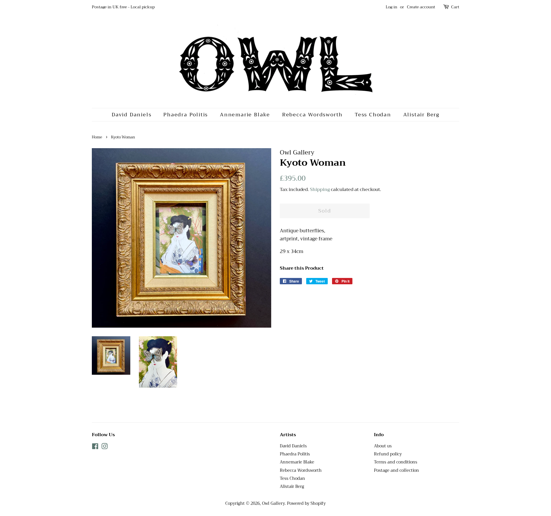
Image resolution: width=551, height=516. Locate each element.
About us (383, 446)
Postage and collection (396, 470)
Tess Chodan (373, 114)
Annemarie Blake (245, 114)
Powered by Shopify (306, 503)
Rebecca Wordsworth (312, 114)
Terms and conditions (395, 462)
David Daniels (131, 114)
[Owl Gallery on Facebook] (95, 447)
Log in (391, 6)
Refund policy (388, 454)
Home (97, 137)
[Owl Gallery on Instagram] (104, 447)
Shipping (320, 189)
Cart (455, 7)
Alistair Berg (421, 114)
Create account (421, 6)
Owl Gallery (273, 503)
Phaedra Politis (185, 114)
